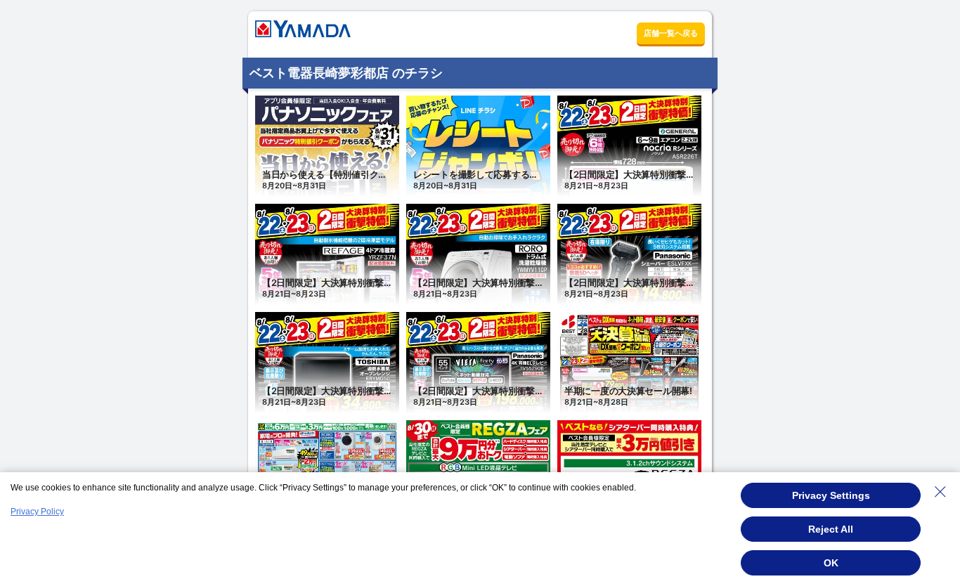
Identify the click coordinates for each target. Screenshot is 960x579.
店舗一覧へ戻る (671, 33)
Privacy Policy (37, 511)
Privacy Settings (831, 495)
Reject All (830, 529)
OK (831, 562)
